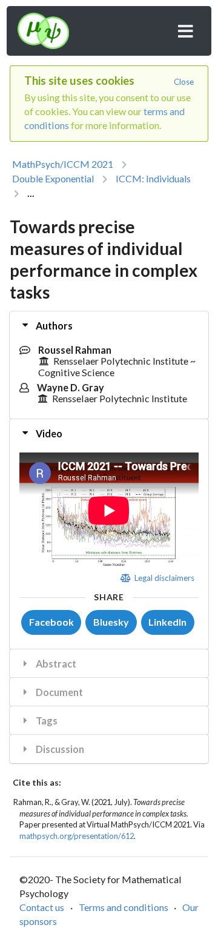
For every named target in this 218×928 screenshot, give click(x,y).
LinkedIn (167, 622)
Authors (53, 325)
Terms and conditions (123, 907)
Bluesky (111, 622)
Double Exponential (53, 178)
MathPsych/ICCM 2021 (62, 164)
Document (58, 692)
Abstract (55, 663)
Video (48, 433)
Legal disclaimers (163, 578)
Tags (46, 720)
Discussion (59, 749)
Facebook (51, 622)
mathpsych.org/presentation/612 (76, 836)
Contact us (41, 907)
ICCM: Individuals (153, 178)
